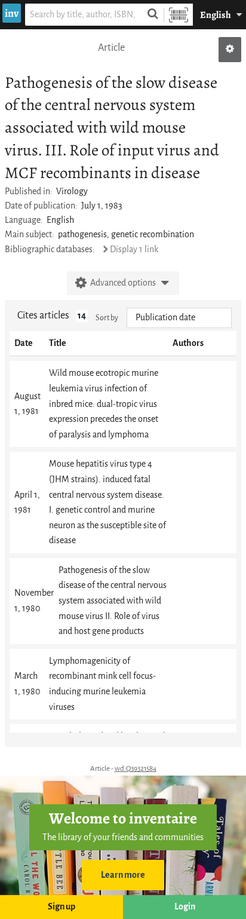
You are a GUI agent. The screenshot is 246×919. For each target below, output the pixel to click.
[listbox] (179, 318)
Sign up (61, 906)
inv (12, 13)
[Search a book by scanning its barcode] (178, 15)
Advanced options (123, 283)
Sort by (107, 318)
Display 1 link (134, 249)
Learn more (123, 875)
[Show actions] (230, 49)
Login (184, 906)
